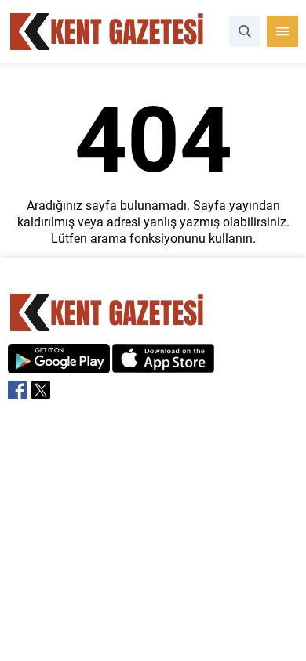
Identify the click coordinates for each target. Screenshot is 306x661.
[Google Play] (59, 364)
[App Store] (163, 364)
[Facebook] (17, 390)
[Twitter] (40, 390)
